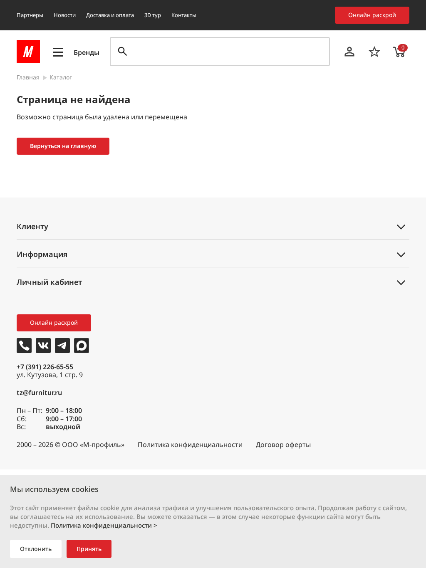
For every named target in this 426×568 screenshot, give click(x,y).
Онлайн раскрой (372, 15)
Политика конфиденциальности (190, 445)
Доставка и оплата (110, 15)
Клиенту (32, 226)
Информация (42, 254)
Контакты (183, 15)
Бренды (86, 53)
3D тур (152, 15)
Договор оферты (283, 445)
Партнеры (30, 15)
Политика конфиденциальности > (104, 525)
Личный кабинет (49, 282)
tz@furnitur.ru (39, 393)
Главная (28, 77)
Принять (89, 549)
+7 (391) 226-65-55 (45, 366)
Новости (65, 15)
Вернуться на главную (63, 146)
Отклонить (36, 549)
